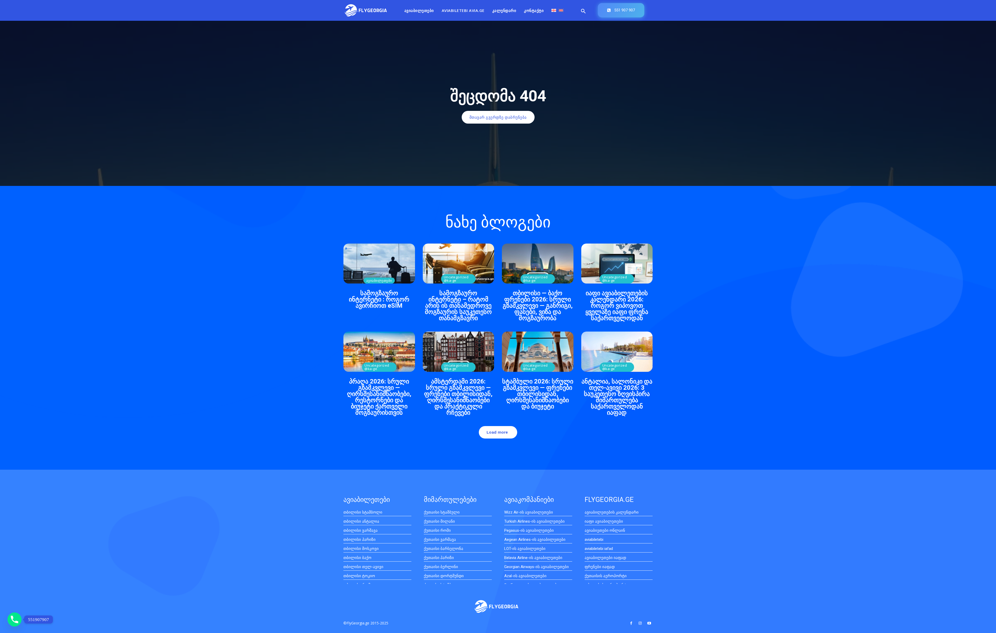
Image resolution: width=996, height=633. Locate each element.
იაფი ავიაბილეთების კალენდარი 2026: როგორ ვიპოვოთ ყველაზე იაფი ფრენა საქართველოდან (616, 305)
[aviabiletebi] (365, 10)
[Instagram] (640, 623)
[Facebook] (631, 623)
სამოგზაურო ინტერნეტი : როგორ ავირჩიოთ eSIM (379, 299)
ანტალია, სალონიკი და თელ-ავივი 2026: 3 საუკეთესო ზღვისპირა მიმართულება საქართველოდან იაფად (617, 397)
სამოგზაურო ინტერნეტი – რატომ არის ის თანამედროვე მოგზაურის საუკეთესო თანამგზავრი (458, 305)
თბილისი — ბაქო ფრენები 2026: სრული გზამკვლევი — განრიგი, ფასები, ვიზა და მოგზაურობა (538, 305)
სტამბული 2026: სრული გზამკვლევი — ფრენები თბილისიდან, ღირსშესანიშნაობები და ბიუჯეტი (537, 394)
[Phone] (15, 619)
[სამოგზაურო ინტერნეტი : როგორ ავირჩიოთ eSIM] (379, 264)
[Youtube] (649, 623)
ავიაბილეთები (379, 280)
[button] (583, 11)
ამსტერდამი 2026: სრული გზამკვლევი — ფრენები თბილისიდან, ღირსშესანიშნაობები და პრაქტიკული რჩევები (458, 397)
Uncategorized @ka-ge (456, 279)
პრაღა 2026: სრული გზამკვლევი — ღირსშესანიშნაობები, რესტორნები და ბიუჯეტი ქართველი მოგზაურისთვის (379, 397)
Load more (497, 432)
